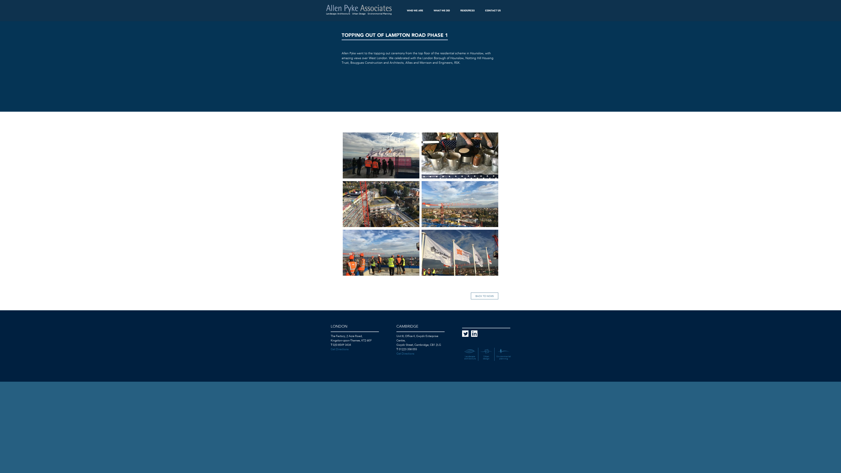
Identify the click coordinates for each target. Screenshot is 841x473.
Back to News (484, 296)
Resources (467, 10)
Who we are (415, 10)
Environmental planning (503, 357)
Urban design (486, 357)
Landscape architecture (470, 357)
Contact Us (493, 10)
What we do (442, 10)
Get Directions (340, 349)
